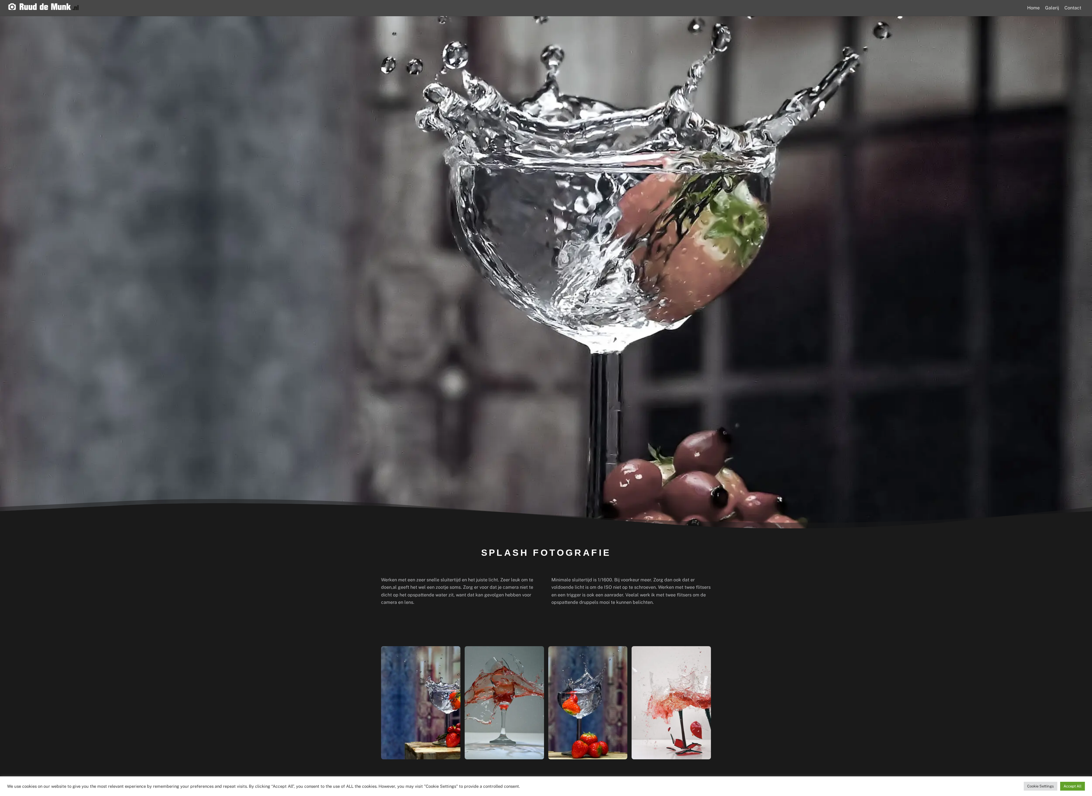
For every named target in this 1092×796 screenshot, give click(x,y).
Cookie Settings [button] (1040, 786)
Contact (1072, 8)
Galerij (1052, 8)
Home (1033, 8)
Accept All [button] (1072, 786)
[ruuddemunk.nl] (43, 7)
